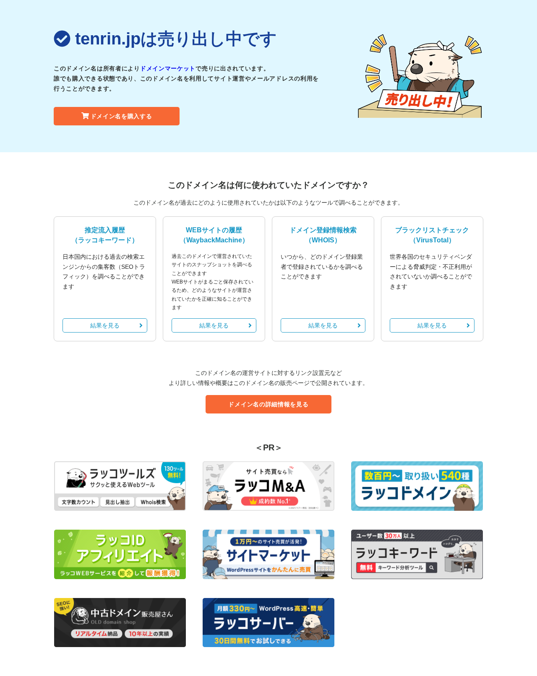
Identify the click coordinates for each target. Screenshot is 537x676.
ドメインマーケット (168, 68)
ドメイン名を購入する (121, 116)
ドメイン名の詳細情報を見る (268, 404)
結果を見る (105, 325)
